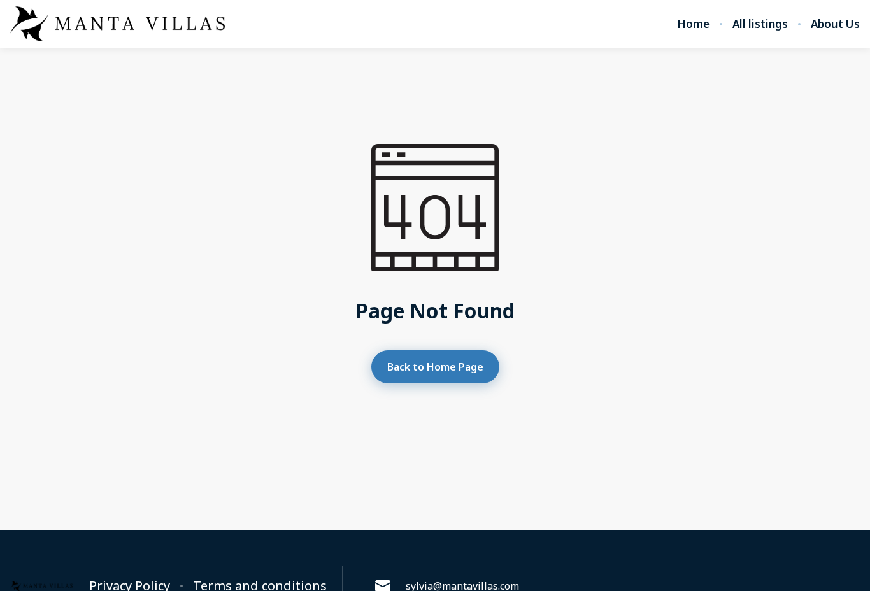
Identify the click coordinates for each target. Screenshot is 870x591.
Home (693, 24)
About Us (835, 24)
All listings (760, 24)
